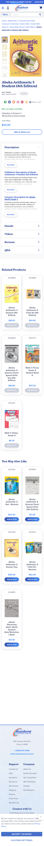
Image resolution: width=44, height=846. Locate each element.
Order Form (13, 798)
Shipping (12, 790)
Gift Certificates (29, 781)
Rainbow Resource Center (22, 732)
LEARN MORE (39, 2)
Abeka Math (24, 24)
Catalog (26, 786)
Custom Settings (22, 840)
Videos (9, 234)
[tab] (22, 147)
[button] (5, 46)
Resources (13, 781)
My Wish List (14, 802)
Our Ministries (28, 790)
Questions (13, 777)
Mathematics (12, 20)
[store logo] (22, 8)
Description (12, 147)
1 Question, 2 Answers (11, 113)
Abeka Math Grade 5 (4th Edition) (22, 27)
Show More (11, 165)
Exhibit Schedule (30, 773)
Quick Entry (13, 786)
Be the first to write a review (13, 116)
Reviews (10, 242)
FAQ (10, 773)
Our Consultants (29, 777)
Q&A (7, 250)
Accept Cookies (22, 834)
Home (4, 20)
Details (9, 225)
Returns (12, 794)
